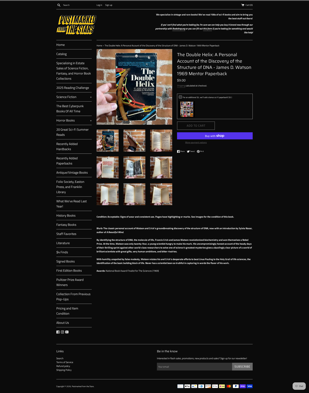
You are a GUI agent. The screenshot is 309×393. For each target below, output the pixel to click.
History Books (65, 215)
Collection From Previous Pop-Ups (73, 296)
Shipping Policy (63, 370)
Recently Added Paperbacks (67, 161)
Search (59, 358)
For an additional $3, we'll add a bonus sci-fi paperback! (207, 97)
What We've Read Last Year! (71, 204)
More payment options (196, 142)
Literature (63, 242)
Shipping (181, 85)
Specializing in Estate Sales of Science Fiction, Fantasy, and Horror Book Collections (73, 71)
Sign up (108, 5)
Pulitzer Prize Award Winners (70, 282)
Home (60, 44)
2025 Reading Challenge (72, 87)
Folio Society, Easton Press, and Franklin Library (70, 186)
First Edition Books (69, 270)
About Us (62, 322)
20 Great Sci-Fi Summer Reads (72, 132)
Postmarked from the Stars (83, 386)
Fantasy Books (66, 224)
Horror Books (74, 120)
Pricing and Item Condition (67, 311)
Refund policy (63, 366)
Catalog (61, 53)
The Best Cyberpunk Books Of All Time (70, 108)
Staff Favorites (66, 233)
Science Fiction (74, 96)
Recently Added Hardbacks (67, 146)
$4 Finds (62, 252)
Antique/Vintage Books (72, 172)
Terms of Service (64, 362)
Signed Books (65, 261)
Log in (99, 5)
